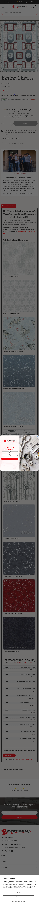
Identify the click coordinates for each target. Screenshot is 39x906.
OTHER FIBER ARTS (14, 454)
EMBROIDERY (5, 454)
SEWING (5, 452)
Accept (18, 892)
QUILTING (14, 452)
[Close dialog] (38, 436)
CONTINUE (9, 458)
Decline (18, 897)
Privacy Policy (28, 888)
